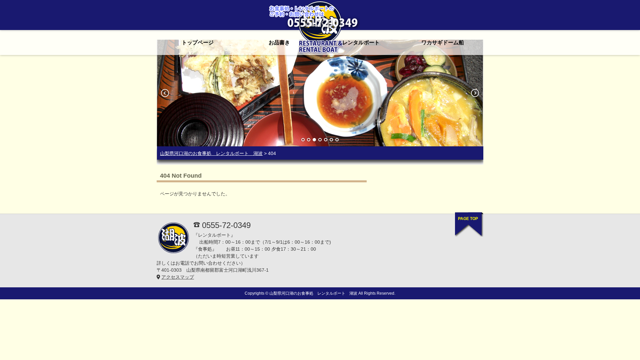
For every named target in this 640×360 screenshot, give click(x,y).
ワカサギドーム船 (442, 42)
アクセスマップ (177, 277)
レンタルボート (361, 42)
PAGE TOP (468, 218)
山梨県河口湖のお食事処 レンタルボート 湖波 (211, 153)
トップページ (198, 42)
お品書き (279, 42)
